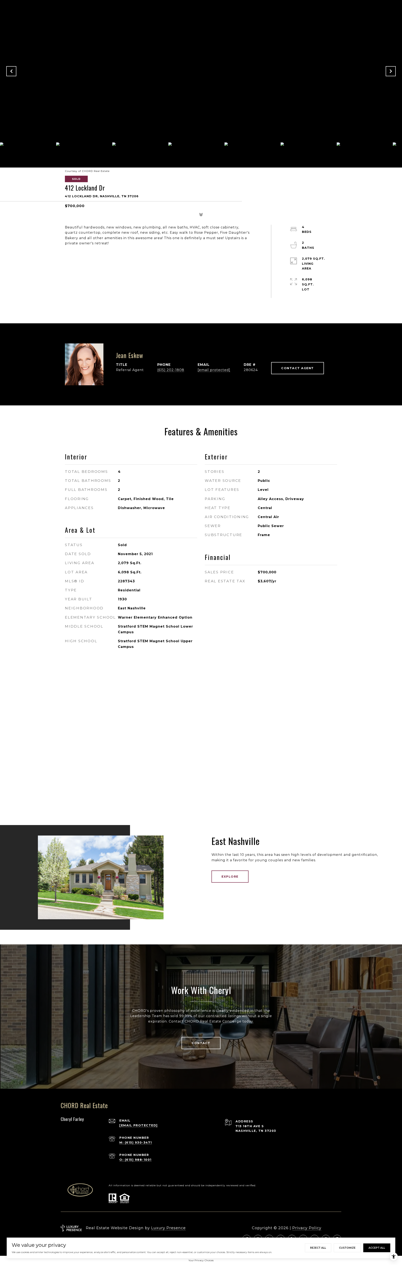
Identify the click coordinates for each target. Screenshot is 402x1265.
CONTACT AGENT (297, 368)
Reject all (318, 1247)
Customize (347, 1247)
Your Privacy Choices (201, 1260)
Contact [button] (201, 1043)
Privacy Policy (306, 1228)
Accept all (376, 1247)
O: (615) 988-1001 (135, 1160)
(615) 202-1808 (170, 370)
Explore (230, 876)
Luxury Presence (168, 1228)
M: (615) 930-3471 (135, 1142)
